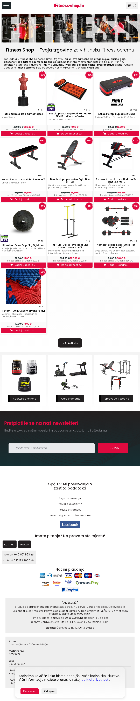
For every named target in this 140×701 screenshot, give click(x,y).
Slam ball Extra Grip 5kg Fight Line (23, 245)
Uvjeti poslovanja (70, 498)
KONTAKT (9, 544)
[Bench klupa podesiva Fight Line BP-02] (70, 172)
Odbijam (49, 691)
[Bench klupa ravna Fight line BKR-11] (23, 172)
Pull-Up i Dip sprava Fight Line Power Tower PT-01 (70, 246)
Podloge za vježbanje (117, 398)
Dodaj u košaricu (25, 133)
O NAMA (24, 544)
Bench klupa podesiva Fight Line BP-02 (70, 180)
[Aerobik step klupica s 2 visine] (116, 106)
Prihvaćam (29, 691)
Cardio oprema (24, 398)
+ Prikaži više (70, 343)
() (134, 5)
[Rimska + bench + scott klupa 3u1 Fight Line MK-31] (116, 172)
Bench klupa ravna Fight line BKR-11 (23, 179)
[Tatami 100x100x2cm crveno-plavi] (23, 303)
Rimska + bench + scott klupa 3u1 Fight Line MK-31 (116, 180)
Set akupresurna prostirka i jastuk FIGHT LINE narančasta (70, 115)
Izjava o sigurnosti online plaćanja (70, 515)
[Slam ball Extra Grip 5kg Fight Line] (23, 237)
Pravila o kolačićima (70, 504)
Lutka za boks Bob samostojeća (23, 114)
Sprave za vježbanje (71, 398)
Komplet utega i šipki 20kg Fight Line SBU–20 (117, 246)
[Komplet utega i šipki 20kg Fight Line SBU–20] (116, 237)
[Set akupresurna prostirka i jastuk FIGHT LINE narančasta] (70, 106)
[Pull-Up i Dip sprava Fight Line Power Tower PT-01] (70, 237)
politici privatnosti (95, 679)
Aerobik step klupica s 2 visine (116, 114)
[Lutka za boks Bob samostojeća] (23, 106)
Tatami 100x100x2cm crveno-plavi (23, 310)
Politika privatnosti (70, 509)
